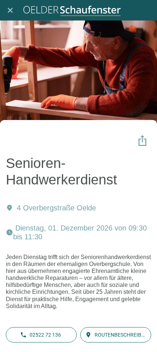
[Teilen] (142, 140)
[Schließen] (10, 10)
